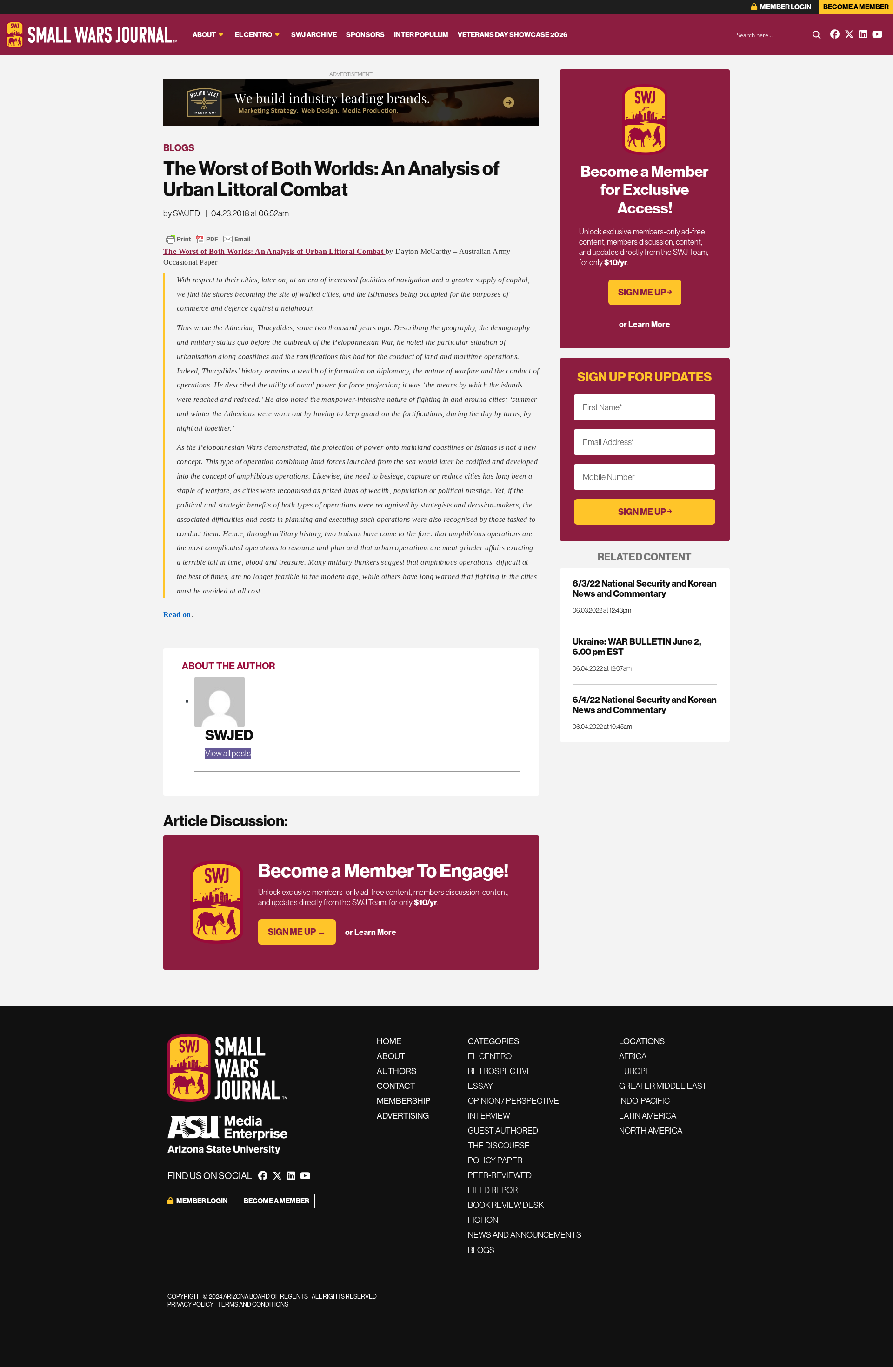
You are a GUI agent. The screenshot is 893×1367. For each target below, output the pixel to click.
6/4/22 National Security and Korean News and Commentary (645, 704)
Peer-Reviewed (500, 1175)
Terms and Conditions (253, 1304)
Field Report (495, 1190)
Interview (489, 1115)
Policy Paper (495, 1160)
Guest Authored (503, 1130)
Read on (177, 615)
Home (389, 1041)
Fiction (483, 1219)
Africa (632, 1056)
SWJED (229, 735)
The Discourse (499, 1145)
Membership (403, 1100)
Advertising (403, 1115)
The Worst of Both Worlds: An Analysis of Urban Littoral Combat (274, 251)
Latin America (647, 1115)
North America (650, 1130)
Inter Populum (421, 34)
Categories (493, 1041)
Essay (480, 1085)
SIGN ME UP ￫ (645, 292)
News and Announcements (524, 1234)
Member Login (785, 6)
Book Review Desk (506, 1205)
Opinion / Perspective (513, 1100)
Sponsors (365, 34)
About (204, 34)
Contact (396, 1085)
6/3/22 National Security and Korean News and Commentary (645, 588)
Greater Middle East (663, 1085)
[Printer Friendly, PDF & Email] (208, 239)
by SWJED (181, 213)
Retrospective (500, 1071)
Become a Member (856, 6)
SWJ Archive (314, 34)
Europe (635, 1071)
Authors (396, 1071)
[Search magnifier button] (817, 35)
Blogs (178, 147)
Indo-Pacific (644, 1100)
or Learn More (370, 932)
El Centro (253, 34)
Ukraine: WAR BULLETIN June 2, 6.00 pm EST (637, 646)
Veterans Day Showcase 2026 (512, 34)
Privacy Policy (190, 1304)
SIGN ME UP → (297, 931)
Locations (642, 1041)
